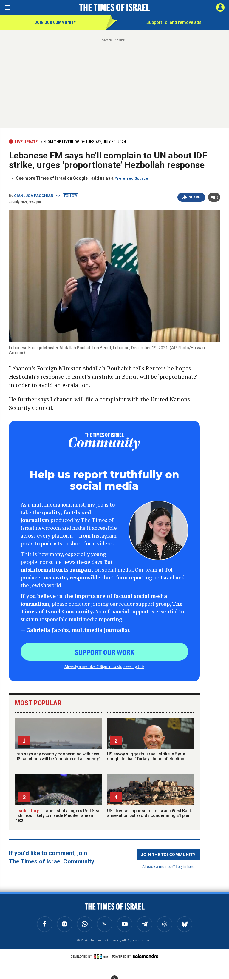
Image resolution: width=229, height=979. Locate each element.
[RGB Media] (102, 956)
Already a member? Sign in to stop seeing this (104, 666)
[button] (220, 7)
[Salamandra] (145, 956)
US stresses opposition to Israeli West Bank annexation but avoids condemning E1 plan (149, 813)
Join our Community (55, 22)
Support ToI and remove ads (174, 22)
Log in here (185, 866)
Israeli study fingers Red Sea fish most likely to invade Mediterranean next (57, 815)
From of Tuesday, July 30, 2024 (84, 141)
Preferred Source (131, 178)
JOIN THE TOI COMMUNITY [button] (168, 854)
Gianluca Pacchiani (34, 196)
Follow (70, 196)
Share (194, 197)
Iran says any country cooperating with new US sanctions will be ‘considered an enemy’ (57, 756)
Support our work (104, 651)
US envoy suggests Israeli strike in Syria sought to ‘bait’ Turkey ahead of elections (147, 756)
